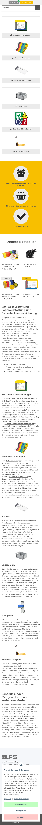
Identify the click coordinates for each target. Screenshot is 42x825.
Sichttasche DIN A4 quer (31, 294)
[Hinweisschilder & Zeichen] (21, 119)
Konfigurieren (21, 811)
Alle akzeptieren (21, 804)
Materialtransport (21, 151)
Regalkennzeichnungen (21, 80)
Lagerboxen (21, 106)
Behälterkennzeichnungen (21, 35)
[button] (10, 259)
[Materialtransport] (21, 141)
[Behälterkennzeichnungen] (21, 25)
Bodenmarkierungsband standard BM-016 (10, 265)
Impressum (7, 799)
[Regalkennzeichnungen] (21, 70)
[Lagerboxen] (21, 556)
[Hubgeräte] (21, 607)
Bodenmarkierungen (21, 58)
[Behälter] (21, 96)
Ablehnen (21, 817)
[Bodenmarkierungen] (21, 48)
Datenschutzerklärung (21, 799)
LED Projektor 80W (29, 264)
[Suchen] (37, 7)
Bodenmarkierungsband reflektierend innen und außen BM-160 (10, 295)
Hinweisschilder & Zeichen (21, 129)
